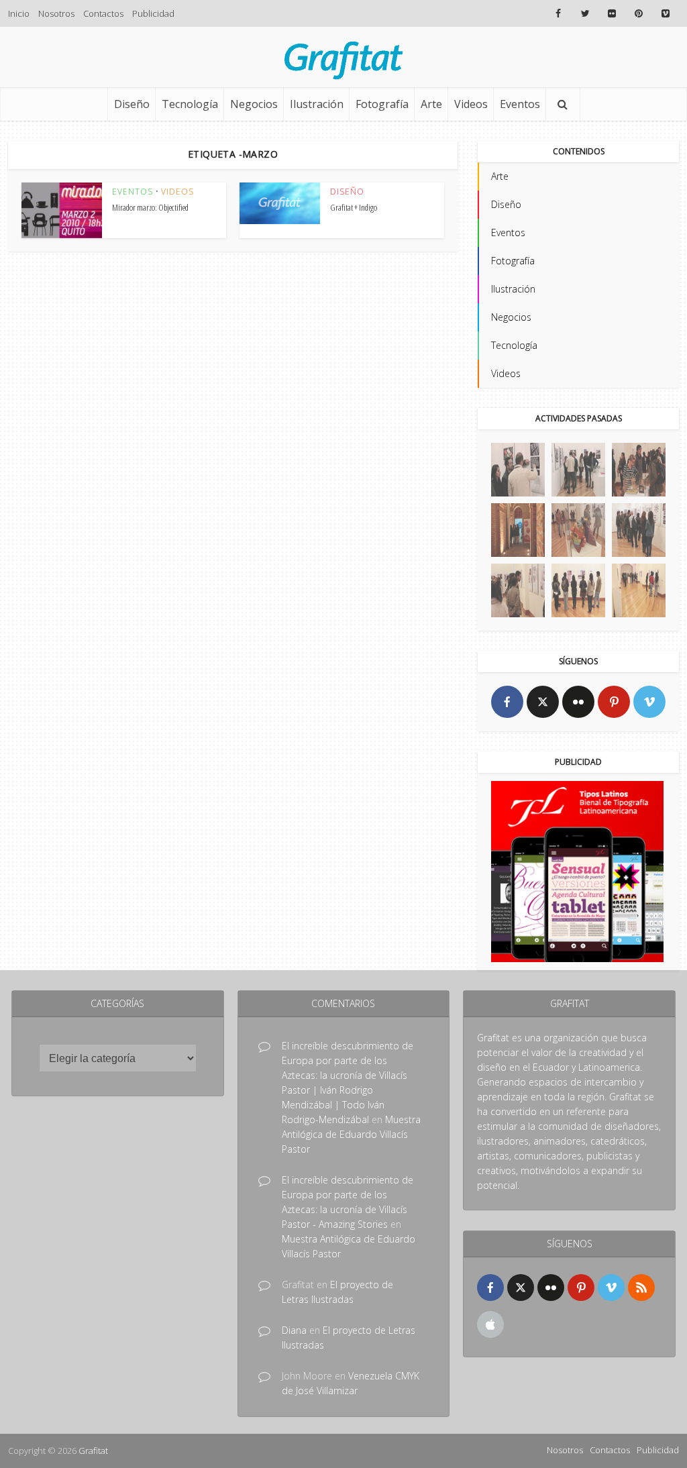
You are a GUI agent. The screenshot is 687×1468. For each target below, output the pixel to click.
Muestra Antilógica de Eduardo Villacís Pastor (351, 1134)
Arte (431, 104)
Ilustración (317, 104)
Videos (471, 104)
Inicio (19, 13)
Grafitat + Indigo (353, 207)
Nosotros (56, 13)
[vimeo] (649, 702)
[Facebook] (507, 702)
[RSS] (641, 1287)
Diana (294, 1330)
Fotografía (382, 104)
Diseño (132, 104)
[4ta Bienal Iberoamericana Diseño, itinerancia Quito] (518, 469)
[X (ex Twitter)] (543, 702)
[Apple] (490, 1324)
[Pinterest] (614, 702)
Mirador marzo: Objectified (150, 207)
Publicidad (153, 13)
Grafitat (93, 1451)
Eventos (520, 104)
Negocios (254, 104)
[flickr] (578, 702)
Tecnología (190, 104)
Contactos (103, 13)
